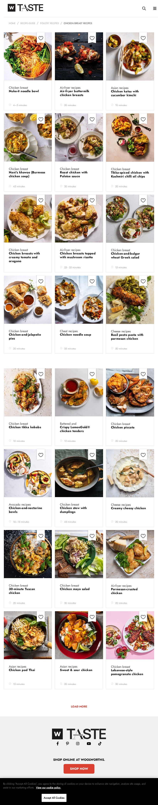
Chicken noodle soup (76, 334)
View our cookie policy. (48, 787)
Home (12, 23)
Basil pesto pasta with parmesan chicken (127, 337)
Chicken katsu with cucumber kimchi (125, 93)
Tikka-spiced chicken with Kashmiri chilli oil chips (130, 174)
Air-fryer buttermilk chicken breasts (74, 93)
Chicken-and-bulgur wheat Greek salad (125, 255)
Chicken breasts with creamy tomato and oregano (24, 257)
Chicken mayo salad (75, 589)
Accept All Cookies (54, 798)
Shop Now (79, 769)
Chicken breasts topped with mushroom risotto (78, 255)
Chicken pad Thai (22, 670)
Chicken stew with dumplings (73, 510)
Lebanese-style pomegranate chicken (127, 672)
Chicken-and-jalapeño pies (25, 336)
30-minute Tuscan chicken (22, 591)
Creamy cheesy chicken (129, 508)
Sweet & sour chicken (76, 670)
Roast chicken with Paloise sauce (73, 174)
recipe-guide (27, 23)
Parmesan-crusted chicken (124, 591)
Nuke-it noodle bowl (24, 91)
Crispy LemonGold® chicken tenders (75, 429)
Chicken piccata (123, 427)
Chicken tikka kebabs (25, 427)
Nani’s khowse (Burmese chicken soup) (27, 174)
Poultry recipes (49, 23)
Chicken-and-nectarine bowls (25, 510)
